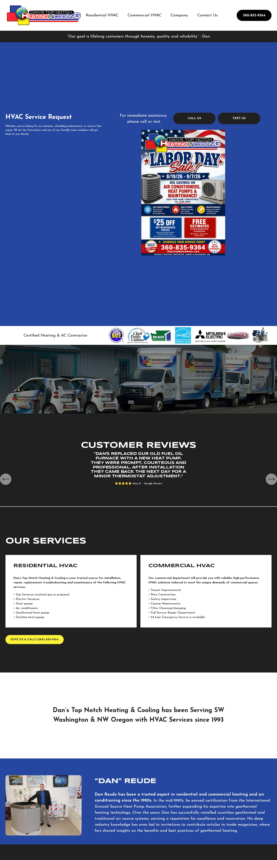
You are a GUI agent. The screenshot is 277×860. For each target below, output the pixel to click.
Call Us (194, 118)
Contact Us (207, 15)
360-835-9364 (254, 15)
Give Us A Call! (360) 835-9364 (35, 639)
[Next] (271, 479)
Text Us (239, 118)
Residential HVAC (102, 15)
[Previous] (5, 479)
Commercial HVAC (144, 15)
